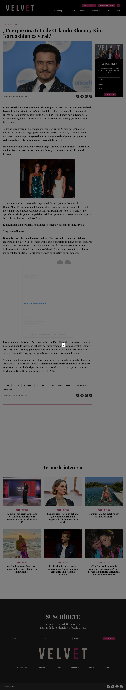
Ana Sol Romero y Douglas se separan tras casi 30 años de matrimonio (22, 569)
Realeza (83, 11)
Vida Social (71, 11)
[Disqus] (47, 433)
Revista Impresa (106, 5)
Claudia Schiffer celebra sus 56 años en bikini (104, 515)
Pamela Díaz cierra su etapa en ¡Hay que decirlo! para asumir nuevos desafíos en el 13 (22, 517)
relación (8, 389)
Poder (117, 11)
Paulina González (10, 96)
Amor (6, 385)
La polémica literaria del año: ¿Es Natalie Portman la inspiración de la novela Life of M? (63, 517)
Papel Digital (89, 5)
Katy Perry (40, 385)
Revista (108, 11)
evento (16, 385)
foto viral (27, 385)
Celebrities (11, 24)
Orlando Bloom (83, 385)
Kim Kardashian (55, 385)
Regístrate (110, 94)
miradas (69, 385)
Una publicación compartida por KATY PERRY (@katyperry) (47, 334)
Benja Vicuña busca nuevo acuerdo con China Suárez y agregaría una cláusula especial (63, 570)
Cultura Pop (57, 11)
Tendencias (95, 11)
